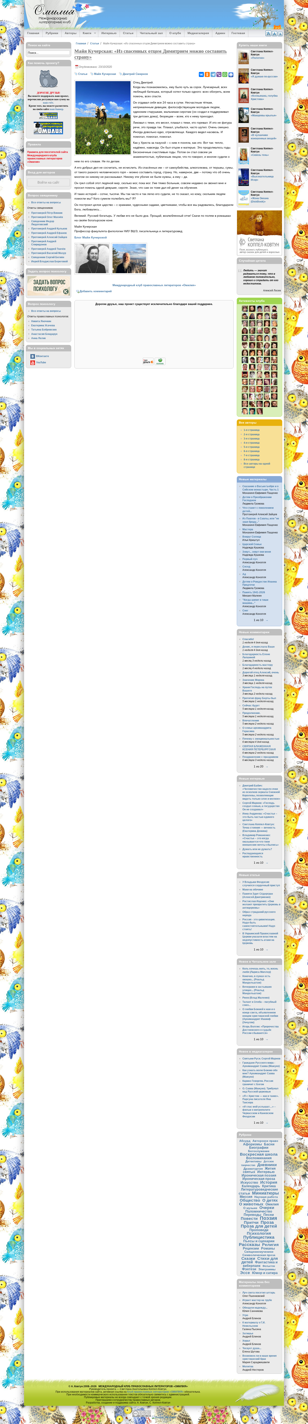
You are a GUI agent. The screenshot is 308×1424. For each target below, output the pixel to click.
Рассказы (249, 1244)
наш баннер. (57, 109)
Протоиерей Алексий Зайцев (49, 237)
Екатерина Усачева (43, 325)
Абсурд (244, 1140)
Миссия (246, 1197)
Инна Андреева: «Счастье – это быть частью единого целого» (259, 816)
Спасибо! (248, 639)
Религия (270, 1244)
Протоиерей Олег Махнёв (47, 217)
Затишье (247, 1333)
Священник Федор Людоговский (42, 223)
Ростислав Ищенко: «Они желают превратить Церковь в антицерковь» (261, 904)
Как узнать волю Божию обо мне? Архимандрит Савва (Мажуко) (259, 1073)
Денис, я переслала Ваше (258, 646)
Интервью (108, 33)
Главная (33, 33)
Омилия (272, 1204)
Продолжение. (251, 713)
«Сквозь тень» (260, 155)
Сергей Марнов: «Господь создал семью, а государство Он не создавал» (261, 806)
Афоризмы (252, 1144)
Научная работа (266, 1197)
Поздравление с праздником (260, 757)
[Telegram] (213, 74)
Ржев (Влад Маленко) (255, 997)
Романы (268, 1248)
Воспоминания (259, 1158)
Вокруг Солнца (251, 536)
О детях (270, 1200)
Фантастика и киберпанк (260, 1264)
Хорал (246, 1340)
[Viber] (218, 74)
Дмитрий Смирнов (135, 74)
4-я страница (252, 442)
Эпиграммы (267, 1269)
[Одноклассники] (207, 74)
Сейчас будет (251, 705)
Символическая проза (258, 1255)
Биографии (258, 1147)
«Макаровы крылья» (264, 115)
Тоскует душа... (251, 1348)
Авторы (70, 33)
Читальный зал (151, 33)
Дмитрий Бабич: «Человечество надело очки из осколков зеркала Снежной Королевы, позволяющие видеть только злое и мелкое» (261, 792)
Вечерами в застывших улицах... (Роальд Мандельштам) (257, 990)
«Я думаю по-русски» (264, 76)
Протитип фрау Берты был (259, 698)
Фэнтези (249, 1269)
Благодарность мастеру (257, 664)
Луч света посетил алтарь (258, 1292)
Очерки (266, 1207)
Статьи (128, 33)
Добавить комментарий (96, 291)
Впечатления (250, 720)
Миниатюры (265, 1193)
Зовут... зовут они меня (256, 551)
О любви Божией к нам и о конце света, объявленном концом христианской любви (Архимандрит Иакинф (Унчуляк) (260, 1015)
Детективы (253, 1161)
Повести (249, 1218)
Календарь (251, 1186)
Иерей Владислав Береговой (49, 261)
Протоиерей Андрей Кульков (49, 228)
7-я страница (252, 455)
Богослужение (258, 1151)
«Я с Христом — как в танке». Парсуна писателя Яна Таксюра (260, 1099)
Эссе (245, 1272)
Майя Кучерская (105, 74)
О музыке (250, 1208)
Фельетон (269, 1266)
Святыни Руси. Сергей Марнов (261, 1058)
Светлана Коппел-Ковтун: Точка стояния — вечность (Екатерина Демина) (258, 827)
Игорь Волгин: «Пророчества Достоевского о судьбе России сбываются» (260, 1029)
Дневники (267, 1165)
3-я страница (252, 438)
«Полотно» (257, 57)
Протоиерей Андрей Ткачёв (48, 248)
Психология (259, 1233)
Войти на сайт (48, 182)
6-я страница (252, 451)
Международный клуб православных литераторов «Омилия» (154, 285)
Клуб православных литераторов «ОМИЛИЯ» (155, 1391)
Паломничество (258, 1211)
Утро (245, 1315)
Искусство (249, 1182)
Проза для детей (259, 1226)
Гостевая (238, 33)
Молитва (247, 1366)
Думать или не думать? (257, 849)
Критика (269, 1186)
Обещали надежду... (254, 1307)
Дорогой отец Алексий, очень (260, 672)
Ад (244, 574)
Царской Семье (252, 544)
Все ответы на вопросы (46, 202)
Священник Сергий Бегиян (47, 257)
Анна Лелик (38, 338)
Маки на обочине (252, 889)
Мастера (247, 529)
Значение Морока (253, 680)
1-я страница (252, 430)
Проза (267, 1222)
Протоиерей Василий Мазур (48, 253)
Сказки (248, 1258)
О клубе (175, 33)
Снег (245, 610)
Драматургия (253, 1168)
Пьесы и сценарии (258, 1241)
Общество (250, 1200)
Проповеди (258, 1230)
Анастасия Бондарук (44, 334)
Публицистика (258, 1237)
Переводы (252, 1215)
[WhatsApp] (224, 74)
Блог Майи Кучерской (90, 237)
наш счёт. (48, 102)
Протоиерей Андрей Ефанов (49, 233)
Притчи (251, 1222)
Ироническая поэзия (259, 1175)
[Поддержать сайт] (154, 364)
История (268, 1182)
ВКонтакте (42, 356)
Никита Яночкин (41, 321)
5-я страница (252, 447)
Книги (85, 33)
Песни (268, 1215)
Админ (220, 33)
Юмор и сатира (265, 1273)
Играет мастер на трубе (257, 1300)
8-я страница (252, 459)
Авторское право (265, 1140)
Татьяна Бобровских (44, 329)
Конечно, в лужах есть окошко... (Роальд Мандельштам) (256, 979)
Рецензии (251, 1248)
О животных (251, 1204)
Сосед (246, 566)
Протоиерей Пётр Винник (46, 212)
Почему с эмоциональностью (260, 738)
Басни (269, 1144)
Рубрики (52, 33)
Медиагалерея (198, 33)
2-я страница (252, 434)
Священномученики (258, 1251)
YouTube (41, 362)
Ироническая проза (258, 1179)
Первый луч (250, 559)
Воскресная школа (259, 1154)
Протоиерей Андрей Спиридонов (43, 243)
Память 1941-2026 (253, 592)
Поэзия (268, 1218)
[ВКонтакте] (201, 74)
